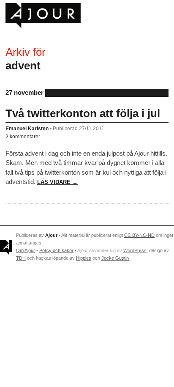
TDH (21, 258)
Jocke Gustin (115, 258)
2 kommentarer (22, 136)
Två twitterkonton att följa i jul (82, 113)
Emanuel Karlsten (27, 128)
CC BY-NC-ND (139, 235)
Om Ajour (25, 250)
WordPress (135, 250)
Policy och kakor (56, 250)
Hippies (83, 258)
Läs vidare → (57, 182)
